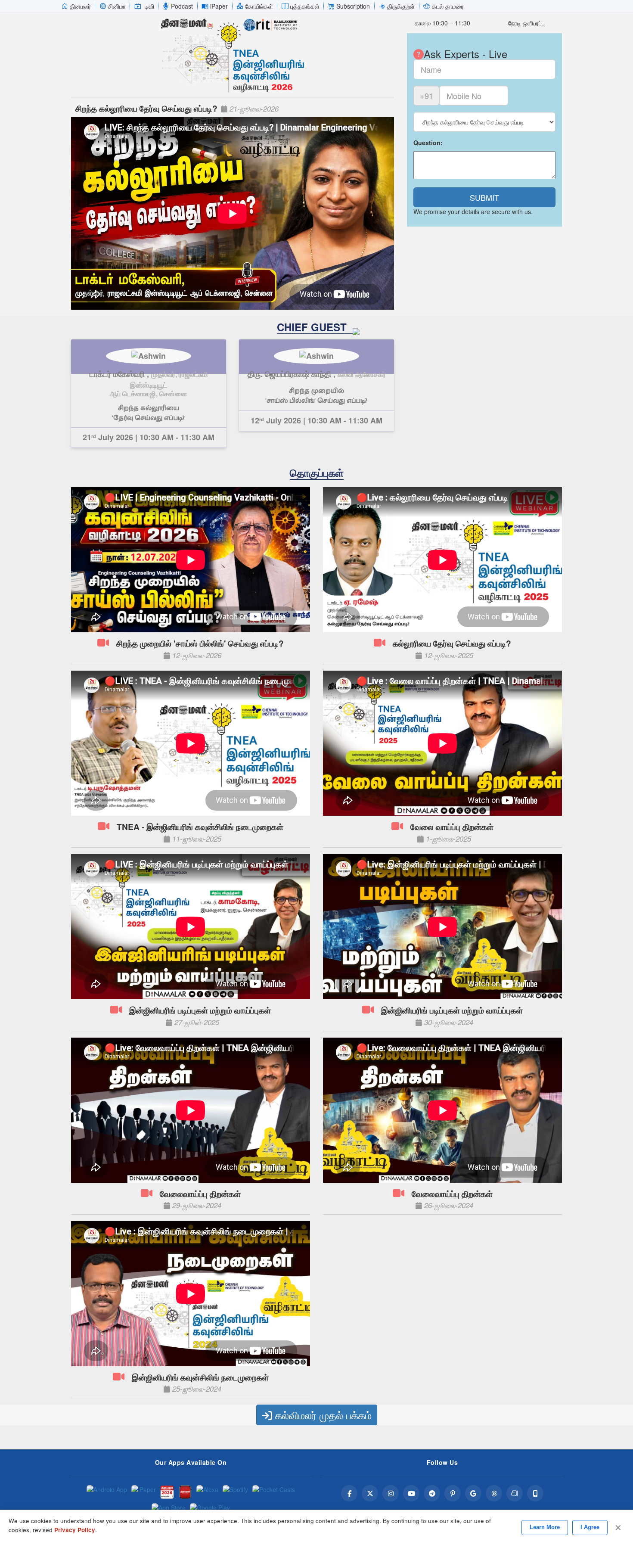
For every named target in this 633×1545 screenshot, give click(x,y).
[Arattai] (514, 1493)
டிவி (149, 6)
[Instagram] (390, 1493)
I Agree (589, 1527)
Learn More (545, 1527)
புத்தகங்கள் (305, 6)
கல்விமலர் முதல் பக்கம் (322, 1414)
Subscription (353, 6)
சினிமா (117, 6)
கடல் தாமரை (448, 6)
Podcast (182, 6)
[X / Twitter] (370, 1493)
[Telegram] (432, 1493)
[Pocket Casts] (273, 1492)
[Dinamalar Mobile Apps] (535, 1493)
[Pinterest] (452, 1493)
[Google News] (473, 1493)
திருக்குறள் (401, 6)
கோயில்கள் (259, 6)
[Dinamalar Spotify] (235, 1492)
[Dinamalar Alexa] (207, 1492)
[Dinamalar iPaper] (143, 1492)
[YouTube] (411, 1493)
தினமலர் (80, 6)
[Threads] (494, 1493)
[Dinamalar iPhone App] (185, 1492)
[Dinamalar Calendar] (167, 1492)
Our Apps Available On (191, 1462)
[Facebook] (349, 1493)
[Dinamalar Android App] (107, 1492)
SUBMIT (484, 197)
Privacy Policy (74, 1530)
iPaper (219, 6)
